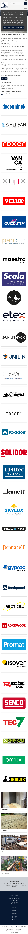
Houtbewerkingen (14, 914)
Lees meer (4, 78)
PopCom (12, 926)
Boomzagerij (14, 916)
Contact (14, 917)
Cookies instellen (14, 932)
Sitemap (20, 930)
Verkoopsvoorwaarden (11, 930)
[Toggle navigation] (26, 8)
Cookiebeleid (10, 929)
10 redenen (14, 910)
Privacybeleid (18, 929)
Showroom (14, 911)
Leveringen (14, 913)
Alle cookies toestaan (9, 27)
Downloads (14, 919)
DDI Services (18, 926)
